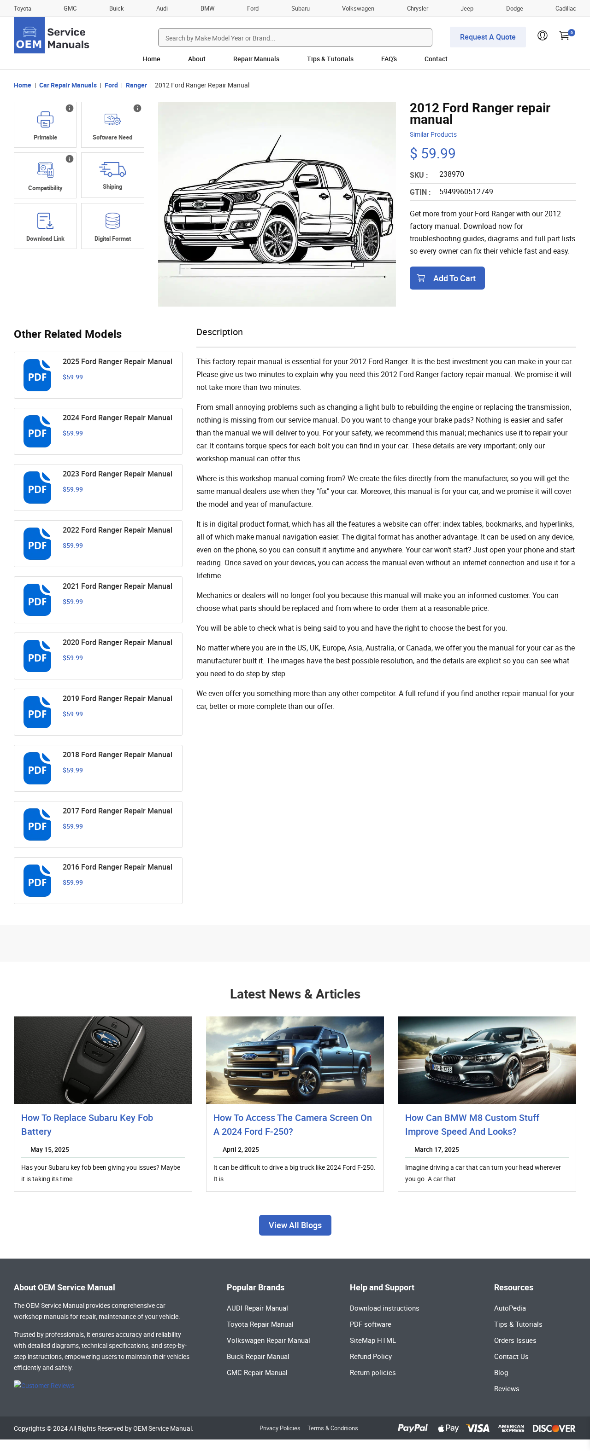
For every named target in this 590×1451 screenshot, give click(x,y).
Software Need (112, 137)
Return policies (373, 1372)
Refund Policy (371, 1356)
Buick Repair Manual (258, 1356)
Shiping (112, 186)
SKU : (419, 175)
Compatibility (45, 188)
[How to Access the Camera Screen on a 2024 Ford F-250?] (295, 1060)
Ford (253, 8)
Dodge (514, 8)
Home (151, 58)
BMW (208, 8)
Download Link (45, 238)
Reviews (506, 1388)
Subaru (300, 8)
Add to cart (454, 278)
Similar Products (433, 134)
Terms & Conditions (332, 1428)
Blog (501, 1372)
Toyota (22, 8)
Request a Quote (488, 37)
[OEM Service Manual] (52, 35)
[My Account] (542, 38)
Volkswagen (358, 8)
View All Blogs (295, 1224)
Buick (116, 8)
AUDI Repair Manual (257, 1307)
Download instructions (384, 1307)
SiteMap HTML (373, 1340)
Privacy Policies (280, 1428)
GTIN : (420, 192)
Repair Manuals (256, 58)
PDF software (370, 1324)
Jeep (466, 8)
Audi (162, 8)
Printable (45, 137)
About (197, 58)
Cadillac (565, 8)
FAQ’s (389, 58)
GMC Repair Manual (257, 1372)
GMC (70, 8)
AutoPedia (510, 1307)
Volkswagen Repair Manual (268, 1340)
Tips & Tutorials (330, 58)
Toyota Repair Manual (260, 1324)
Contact (436, 58)
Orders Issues (515, 1340)
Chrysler (417, 8)
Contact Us (511, 1356)
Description (219, 331)
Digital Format (112, 238)
